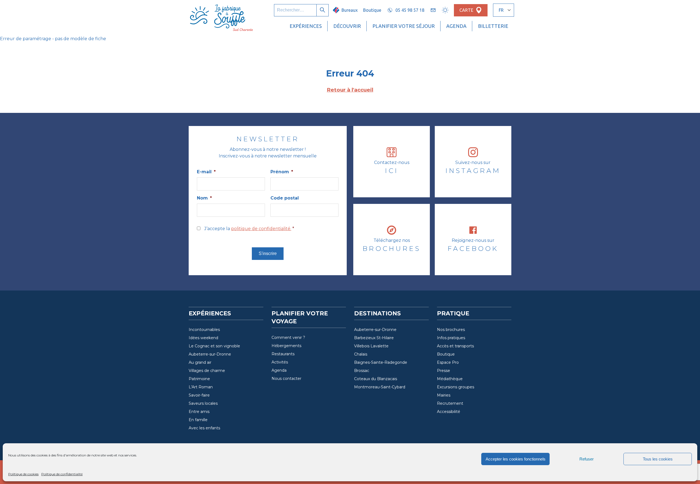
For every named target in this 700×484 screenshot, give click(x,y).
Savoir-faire (199, 395)
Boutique (372, 10)
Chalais (360, 354)
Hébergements (286, 345)
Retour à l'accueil (350, 90)
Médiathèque (450, 378)
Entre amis (199, 411)
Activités (280, 362)
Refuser (586, 459)
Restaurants (283, 353)
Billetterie (493, 26)
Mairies (443, 395)
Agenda (456, 26)
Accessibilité (448, 411)
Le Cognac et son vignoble (214, 346)
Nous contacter (286, 378)
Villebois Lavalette (371, 346)
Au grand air (200, 362)
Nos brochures (451, 329)
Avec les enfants (204, 428)
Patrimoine (199, 378)
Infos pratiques (451, 337)
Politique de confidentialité (62, 474)
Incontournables (204, 329)
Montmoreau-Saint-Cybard (379, 387)
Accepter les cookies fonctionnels (516, 459)
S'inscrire (268, 253)
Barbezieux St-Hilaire (374, 337)
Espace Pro (448, 362)
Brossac (361, 370)
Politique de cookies (23, 474)
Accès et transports (455, 346)
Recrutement (450, 403)
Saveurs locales (203, 403)
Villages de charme (207, 370)
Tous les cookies (658, 459)
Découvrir (347, 26)
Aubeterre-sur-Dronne (210, 354)
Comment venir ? (288, 337)
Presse (443, 370)
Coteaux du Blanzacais (375, 378)
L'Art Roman (201, 387)
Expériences (306, 26)
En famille (198, 419)
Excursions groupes (455, 387)
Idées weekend (203, 337)
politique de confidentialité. (261, 228)
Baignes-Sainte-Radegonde (380, 362)
